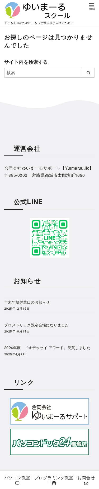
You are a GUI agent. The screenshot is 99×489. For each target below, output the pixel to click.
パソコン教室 (17, 478)
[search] (88, 72)
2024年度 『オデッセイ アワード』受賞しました (47, 347)
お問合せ (86, 478)
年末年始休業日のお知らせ (27, 302)
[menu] (91, 6)
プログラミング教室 (53, 478)
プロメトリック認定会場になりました (36, 324)
